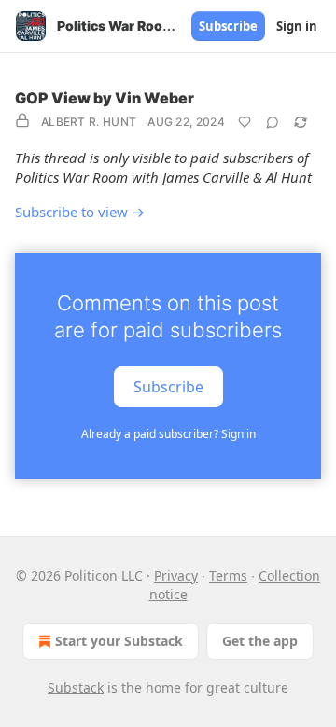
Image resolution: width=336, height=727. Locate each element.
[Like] (244, 122)
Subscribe (228, 26)
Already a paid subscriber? (168, 434)
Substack (76, 687)
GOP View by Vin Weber (104, 98)
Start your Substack (119, 641)
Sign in (296, 26)
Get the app (260, 641)
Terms (228, 575)
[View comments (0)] (272, 122)
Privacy (176, 575)
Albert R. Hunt (88, 122)
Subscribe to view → (80, 211)
